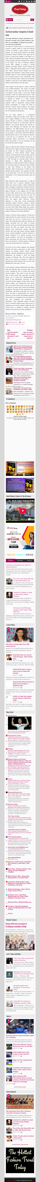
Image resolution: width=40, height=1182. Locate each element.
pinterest (34, 1)
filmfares (10, 749)
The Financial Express (14, 837)
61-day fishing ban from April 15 (16, 848)
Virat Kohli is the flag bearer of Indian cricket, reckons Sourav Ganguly (22, 1069)
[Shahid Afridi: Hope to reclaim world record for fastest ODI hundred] (9, 671)
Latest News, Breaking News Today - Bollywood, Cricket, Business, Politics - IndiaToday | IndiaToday (20, 883)
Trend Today (12, 1180)
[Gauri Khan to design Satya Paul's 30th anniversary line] (20, 635)
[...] (23, 355)
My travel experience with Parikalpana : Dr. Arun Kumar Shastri (21, 987)
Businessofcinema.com (15, 792)
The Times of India (13, 816)
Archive (29, 560)
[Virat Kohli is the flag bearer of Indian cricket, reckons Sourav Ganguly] (9, 1070)
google (24, 1)
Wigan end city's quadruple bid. (22, 1060)
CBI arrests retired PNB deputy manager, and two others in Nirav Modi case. (22, 609)
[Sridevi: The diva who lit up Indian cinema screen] (9, 1138)
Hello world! (11, 859)
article (9, 324)
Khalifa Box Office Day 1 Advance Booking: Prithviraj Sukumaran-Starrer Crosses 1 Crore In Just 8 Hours (19, 782)
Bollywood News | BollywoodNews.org (19, 902)
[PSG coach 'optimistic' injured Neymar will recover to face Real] (9, 1046)
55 (22, 1131)
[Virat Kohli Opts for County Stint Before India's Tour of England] (20, 1026)
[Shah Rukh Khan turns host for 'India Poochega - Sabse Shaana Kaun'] (9, 657)
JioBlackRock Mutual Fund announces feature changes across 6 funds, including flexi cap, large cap (19, 738)
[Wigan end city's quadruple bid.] (9, 1062)
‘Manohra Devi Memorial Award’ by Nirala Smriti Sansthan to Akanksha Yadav (23, 683)
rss (26, 1)
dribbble (31, 1)
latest (23, 324)
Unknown (23, 322)
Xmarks (10, 913)
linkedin (29, 1)
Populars (10, 560)
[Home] (7, 28)
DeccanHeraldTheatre (14, 857)
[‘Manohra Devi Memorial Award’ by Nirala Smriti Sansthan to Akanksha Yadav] (9, 684)
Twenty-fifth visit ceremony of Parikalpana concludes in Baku (16, 925)
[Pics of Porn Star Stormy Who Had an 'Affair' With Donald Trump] (9, 1130)
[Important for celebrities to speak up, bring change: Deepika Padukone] (9, 1122)
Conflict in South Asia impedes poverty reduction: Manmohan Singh (22, 698)
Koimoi (10, 779)
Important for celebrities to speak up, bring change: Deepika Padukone (22, 594)
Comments (20, 560)
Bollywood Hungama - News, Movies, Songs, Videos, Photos (19, 889)
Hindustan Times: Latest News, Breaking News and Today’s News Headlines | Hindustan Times (18, 896)
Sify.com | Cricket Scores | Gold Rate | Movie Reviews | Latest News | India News (19, 863)
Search (32, 20)
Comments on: (12, 715)
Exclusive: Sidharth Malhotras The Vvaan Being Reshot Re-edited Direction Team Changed (19, 752)
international (18, 324)
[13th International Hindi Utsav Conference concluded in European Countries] (20, 1101)
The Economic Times (14, 735)
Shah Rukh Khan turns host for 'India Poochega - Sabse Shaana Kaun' (22, 656)
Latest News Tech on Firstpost (17, 829)
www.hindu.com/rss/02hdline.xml (18, 847)
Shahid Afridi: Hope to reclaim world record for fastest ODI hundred (22, 671)
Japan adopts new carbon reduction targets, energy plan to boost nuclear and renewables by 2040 (20, 819)
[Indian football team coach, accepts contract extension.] (9, 1054)
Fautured (13, 324)
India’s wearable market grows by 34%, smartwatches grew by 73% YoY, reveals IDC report (19, 832)
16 (22, 1125)
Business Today (12, 804)
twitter (19, 1)
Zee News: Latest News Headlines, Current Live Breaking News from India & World (19, 908)
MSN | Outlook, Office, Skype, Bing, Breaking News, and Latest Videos (18, 876)
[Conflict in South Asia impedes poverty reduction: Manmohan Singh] (9, 698)
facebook (21, 1)
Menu (9, 1)
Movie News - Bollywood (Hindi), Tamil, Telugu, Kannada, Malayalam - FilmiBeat (20, 870)
